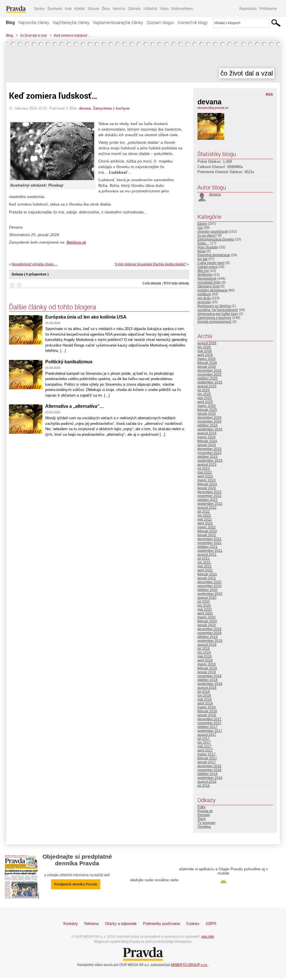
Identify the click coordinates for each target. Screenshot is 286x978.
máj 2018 (204, 699)
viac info (207, 937)
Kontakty (70, 924)
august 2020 (206, 598)
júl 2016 (203, 786)
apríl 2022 (205, 523)
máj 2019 (204, 656)
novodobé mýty (209, 282)
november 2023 (209, 453)
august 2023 (206, 464)
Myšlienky (205, 275)
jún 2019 (204, 652)
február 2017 (207, 758)
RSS (269, 94)
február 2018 (207, 711)
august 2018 (206, 688)
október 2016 (207, 774)
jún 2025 (204, 394)
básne (202, 224)
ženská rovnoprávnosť (214, 322)
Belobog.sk (76, 242)
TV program (206, 823)
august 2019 (206, 645)
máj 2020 (204, 609)
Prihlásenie (268, 9)
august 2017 (206, 735)
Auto (68, 9)
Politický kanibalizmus (68, 361)
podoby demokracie (212, 290)
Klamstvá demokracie (213, 255)
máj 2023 (204, 472)
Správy (39, 9)
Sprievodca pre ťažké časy (217, 314)
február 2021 (207, 574)
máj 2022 (204, 519)
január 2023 (206, 488)
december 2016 (209, 766)
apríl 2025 (205, 402)
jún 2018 (204, 695)
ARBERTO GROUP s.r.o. (189, 965)
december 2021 (209, 539)
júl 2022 (203, 511)
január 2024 (206, 445)
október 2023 (207, 457)
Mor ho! (203, 271)
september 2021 (209, 551)
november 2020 (209, 586)
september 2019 (209, 641)
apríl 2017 (205, 750)
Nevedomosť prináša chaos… (34, 264)
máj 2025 (204, 398)
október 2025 (207, 378)
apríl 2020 (205, 613)
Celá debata (151, 283)
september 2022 (209, 504)
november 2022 (209, 496)
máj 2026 (204, 351)
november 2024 (209, 421)
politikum (204, 294)
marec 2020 (206, 617)
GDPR (211, 924)
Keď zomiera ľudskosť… (72, 35)
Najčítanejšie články (71, 22)
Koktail (80, 9)
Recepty (203, 815)
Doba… (203, 243)
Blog (10, 22)
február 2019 (207, 668)
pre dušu (204, 298)
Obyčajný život (208, 286)
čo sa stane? (207, 235)
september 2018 (209, 684)
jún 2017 (204, 742)
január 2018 (206, 715)
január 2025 (206, 414)
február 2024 (207, 441)
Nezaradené (206, 279)
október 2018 (207, 680)
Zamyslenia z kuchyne (111, 108)
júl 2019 (203, 649)
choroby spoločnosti (212, 232)
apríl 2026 (205, 355)
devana (85, 108)
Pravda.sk (205, 811)
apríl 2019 (205, 660)
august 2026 (206, 343)
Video (164, 9)
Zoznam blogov (160, 22)
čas (200, 228)
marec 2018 (206, 707)
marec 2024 (206, 437)
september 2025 (209, 382)
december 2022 (209, 492)
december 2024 (209, 418)
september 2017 (209, 731)
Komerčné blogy (193, 22)
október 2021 (207, 547)
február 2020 (207, 621)
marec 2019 (206, 664)
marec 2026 (206, 359)
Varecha (119, 9)
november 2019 (209, 633)
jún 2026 (204, 347)
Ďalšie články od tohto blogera (52, 306)
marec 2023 (206, 480)
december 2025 (209, 371)
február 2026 (207, 363)
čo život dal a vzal (33, 35)
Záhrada (134, 9)
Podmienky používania (161, 924)
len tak (202, 259)
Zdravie (93, 9)
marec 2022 (206, 527)
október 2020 (207, 590)
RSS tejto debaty (176, 283)
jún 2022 (204, 515)
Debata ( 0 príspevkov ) (30, 274)
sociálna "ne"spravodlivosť (217, 310)
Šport (201, 819)
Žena (106, 9)
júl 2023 (203, 468)
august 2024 (206, 433)
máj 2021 (204, 566)
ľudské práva (207, 267)
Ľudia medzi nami (211, 263)
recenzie (204, 302)
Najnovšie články (33, 22)
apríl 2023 (205, 476)
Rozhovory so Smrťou (214, 306)
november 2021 (209, 543)
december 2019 (209, 629)
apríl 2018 (205, 703)
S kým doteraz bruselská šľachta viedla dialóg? (150, 264)
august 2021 (206, 555)
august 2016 (206, 782)
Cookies (192, 924)
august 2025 (206, 386)
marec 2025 (206, 406)
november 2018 (209, 676)
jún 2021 (204, 562)
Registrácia (248, 9)
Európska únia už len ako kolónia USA (86, 317)
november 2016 (209, 770)
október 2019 (207, 637)
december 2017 (209, 719)
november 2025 (209, 374)
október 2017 (207, 727)
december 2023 (209, 449)
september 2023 (209, 461)
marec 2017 (206, 754)
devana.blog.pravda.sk (212, 107)
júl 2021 (203, 558)
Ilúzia (201, 251)
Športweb (54, 9)
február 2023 (207, 484)
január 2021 (206, 578)
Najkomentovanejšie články (118, 22)
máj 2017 (204, 746)
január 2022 (206, 535)
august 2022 (206, 508)
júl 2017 (203, 739)
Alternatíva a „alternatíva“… (74, 406)
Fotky (201, 807)
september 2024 (209, 429)
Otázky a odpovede (121, 924)
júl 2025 (203, 390)
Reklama (91, 924)
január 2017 (206, 762)
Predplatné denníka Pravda (75, 884)
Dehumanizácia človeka (215, 239)
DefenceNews (182, 9)
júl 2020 (203, 602)
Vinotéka (204, 827)
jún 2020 (204, 605)
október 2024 (207, 425)
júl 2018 (203, 692)
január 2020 (206, 625)
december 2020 (209, 582)
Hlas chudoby (207, 247)
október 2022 (207, 500)
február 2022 (207, 531)
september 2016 (209, 778)
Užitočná (150, 9)
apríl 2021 (205, 570)
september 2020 (209, 594)
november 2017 (209, 723)
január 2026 (206, 367)
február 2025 (207, 410)
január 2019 (206, 672)
